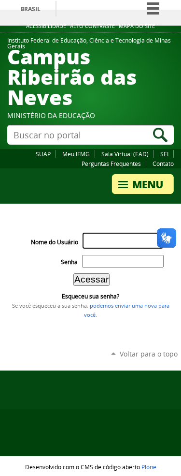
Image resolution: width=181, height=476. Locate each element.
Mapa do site (137, 26)
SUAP (43, 154)
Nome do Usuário (54, 242)
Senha (69, 262)
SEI (164, 154)
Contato (163, 163)
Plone (148, 467)
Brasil (30, 9)
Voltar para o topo (149, 353)
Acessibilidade (46, 26)
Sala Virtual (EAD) (125, 154)
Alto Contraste (92, 26)
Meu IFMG (76, 154)
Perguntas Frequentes (111, 163)
